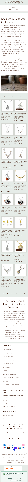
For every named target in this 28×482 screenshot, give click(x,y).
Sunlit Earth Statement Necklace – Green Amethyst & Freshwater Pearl (7, 279)
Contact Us (6, 367)
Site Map (5, 381)
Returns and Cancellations (11, 384)
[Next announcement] (25, 2)
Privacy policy (21, 457)
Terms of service (10, 460)
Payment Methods (8, 360)
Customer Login (8, 349)
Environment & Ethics (9, 374)
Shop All (5, 419)
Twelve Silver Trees (10, 453)
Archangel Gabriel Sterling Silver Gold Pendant (19, 255)
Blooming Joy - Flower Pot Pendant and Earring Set (7, 231)
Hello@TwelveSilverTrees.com (12, 403)
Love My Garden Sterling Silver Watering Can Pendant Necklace (20, 115)
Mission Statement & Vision (11, 377)
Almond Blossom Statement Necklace (6, 162)
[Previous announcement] (2, 2)
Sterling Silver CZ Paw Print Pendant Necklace (7, 114)
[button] (3, 8)
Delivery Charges (8, 353)
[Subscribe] (23, 432)
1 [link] (3, 293)
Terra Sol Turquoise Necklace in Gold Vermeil (20, 184)
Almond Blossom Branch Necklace (20, 138)
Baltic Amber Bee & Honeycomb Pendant (19, 278)
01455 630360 (11, 406)
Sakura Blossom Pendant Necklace (20, 208)
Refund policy (12, 457)
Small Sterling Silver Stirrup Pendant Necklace (6, 139)
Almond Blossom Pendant (20, 161)
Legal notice (21, 462)
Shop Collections (8, 415)
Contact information (11, 462)
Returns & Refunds (8, 363)
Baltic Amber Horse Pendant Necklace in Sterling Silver (6, 185)
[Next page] (24, 293)
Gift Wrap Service (8, 356)
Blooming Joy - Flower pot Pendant (19, 231)
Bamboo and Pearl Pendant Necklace (5, 208)
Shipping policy (19, 460)
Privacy (5, 370)
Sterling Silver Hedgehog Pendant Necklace (7, 254)
